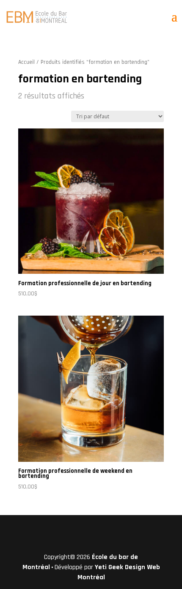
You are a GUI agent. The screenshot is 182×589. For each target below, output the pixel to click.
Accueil (26, 62)
